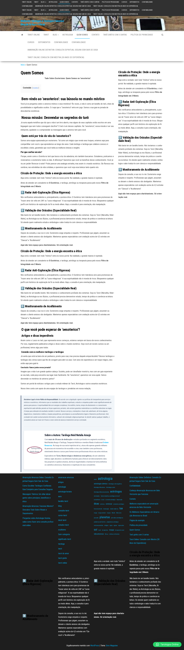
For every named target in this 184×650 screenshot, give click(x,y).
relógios (106, 525)
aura (59, 496)
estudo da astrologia (118, 504)
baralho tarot (63, 501)
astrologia (53, 2)
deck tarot (62, 520)
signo (111, 525)
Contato (75, 2)
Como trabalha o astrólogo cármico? (110, 496)
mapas (109, 513)
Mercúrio (118, 513)
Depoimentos (134, 2)
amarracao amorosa (66, 477)
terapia (111, 530)
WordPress (94, 645)
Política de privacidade (110, 2)
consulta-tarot (63, 510)
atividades (97, 496)
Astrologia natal (110, 487)
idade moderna (114, 509)
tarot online (27, 2)
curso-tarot (62, 515)
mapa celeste (102, 513)
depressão (119, 500)
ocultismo (62, 530)
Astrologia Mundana (99, 487)
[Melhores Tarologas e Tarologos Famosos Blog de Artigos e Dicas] (22, 35)
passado (96, 518)
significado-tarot (64, 539)
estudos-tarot (63, 525)
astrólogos (116, 491)
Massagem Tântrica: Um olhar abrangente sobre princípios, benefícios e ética (37, 498)
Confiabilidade (147, 2)
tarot (36, 2)
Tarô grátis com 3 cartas (89, 2)
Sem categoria (64, 534)
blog (43, 2)
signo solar (121, 525)
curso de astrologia (110, 500)
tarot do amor (63, 553)
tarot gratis (62, 558)
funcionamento (98, 509)
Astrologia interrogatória (115, 484)
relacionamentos (98, 525)
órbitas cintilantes (114, 534)
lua (121, 508)
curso (102, 500)
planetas (105, 517)
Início (23, 65)
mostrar (35, 88)
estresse (109, 504)
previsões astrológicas (117, 518)
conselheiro (97, 500)
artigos (61, 482)
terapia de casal (119, 530)
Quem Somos (64, 2)
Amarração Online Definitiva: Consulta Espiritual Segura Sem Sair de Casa (63, 6)
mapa (95, 513)
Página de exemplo (137, 520)
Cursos (124, 2)
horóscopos (106, 509)
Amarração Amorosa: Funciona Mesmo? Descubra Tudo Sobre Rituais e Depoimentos (38, 510)
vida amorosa (99, 534)
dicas (96, 503)
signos (115, 525)
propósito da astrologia (113, 522)
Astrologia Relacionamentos (101, 492)
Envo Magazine (112, 645)
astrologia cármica (100, 484)
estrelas (102, 504)
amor (95, 479)
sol (95, 529)
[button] (167, 644)
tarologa (61, 544)
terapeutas (105, 530)
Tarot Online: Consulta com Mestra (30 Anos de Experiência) (115, 6)
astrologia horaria (65, 491)
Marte (113, 513)
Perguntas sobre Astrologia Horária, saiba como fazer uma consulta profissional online (38, 522)
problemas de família (100, 522)
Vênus (106, 534)
